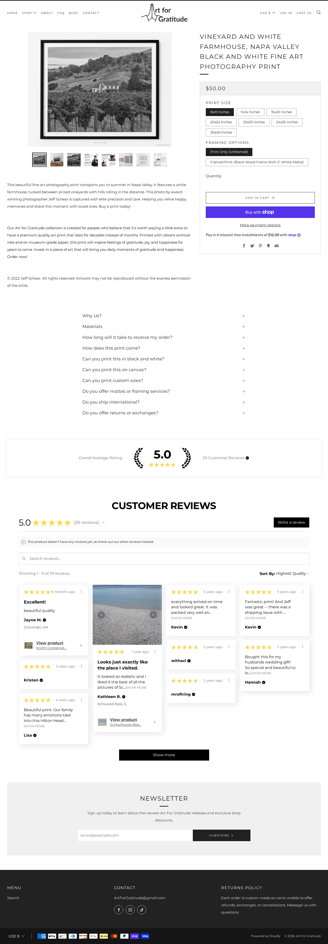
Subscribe (219, 835)
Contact (91, 13)
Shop (27, 13)
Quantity (213, 176)
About (47, 13)
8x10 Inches (219, 112)
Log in (286, 13)
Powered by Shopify (265, 936)
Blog (74, 13)
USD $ (265, 13)
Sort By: (267, 573)
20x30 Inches (254, 122)
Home (12, 13)
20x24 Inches (221, 122)
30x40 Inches (221, 132)
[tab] (39, 159)
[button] (247, 458)
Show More (136, 687)
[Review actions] (81, 591)
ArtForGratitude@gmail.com (139, 898)
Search (13, 898)
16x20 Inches (281, 112)
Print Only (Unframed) (229, 152)
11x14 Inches (250, 112)
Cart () (304, 13)
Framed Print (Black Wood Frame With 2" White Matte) (257, 162)
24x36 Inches (287, 122)
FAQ (61, 13)
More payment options (260, 225)
